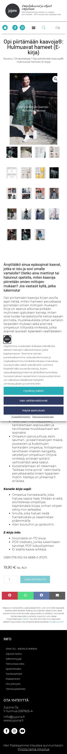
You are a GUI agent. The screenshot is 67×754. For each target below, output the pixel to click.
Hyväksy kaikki (33, 390)
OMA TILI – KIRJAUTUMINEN (21, 648)
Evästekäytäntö (20, 416)
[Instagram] (22, 27)
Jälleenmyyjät (14, 658)
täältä (26, 619)
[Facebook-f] (15, 27)
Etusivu (7, 58)
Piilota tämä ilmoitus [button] (33, 749)
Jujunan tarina (14, 653)
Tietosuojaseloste (43, 416)
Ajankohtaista (13, 668)
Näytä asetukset (33, 410)
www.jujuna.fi (13, 720)
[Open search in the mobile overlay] (44, 27)
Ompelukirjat (22, 58)
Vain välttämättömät (33, 400)
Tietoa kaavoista (15, 663)
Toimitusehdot (14, 673)
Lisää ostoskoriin (35, 579)
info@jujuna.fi (56, 621)
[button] (33, 28)
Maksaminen (13, 678)
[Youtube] (22, 731)
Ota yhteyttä (13, 683)
